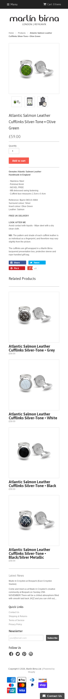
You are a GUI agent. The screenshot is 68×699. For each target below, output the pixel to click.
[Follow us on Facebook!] (11, 655)
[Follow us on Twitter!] (18, 655)
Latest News (16, 575)
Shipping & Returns (18, 616)
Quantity (13, 146)
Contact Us (14, 612)
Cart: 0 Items (54, 4)
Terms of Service (16, 620)
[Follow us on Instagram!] (31, 655)
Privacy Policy (15, 624)
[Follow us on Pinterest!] (24, 655)
